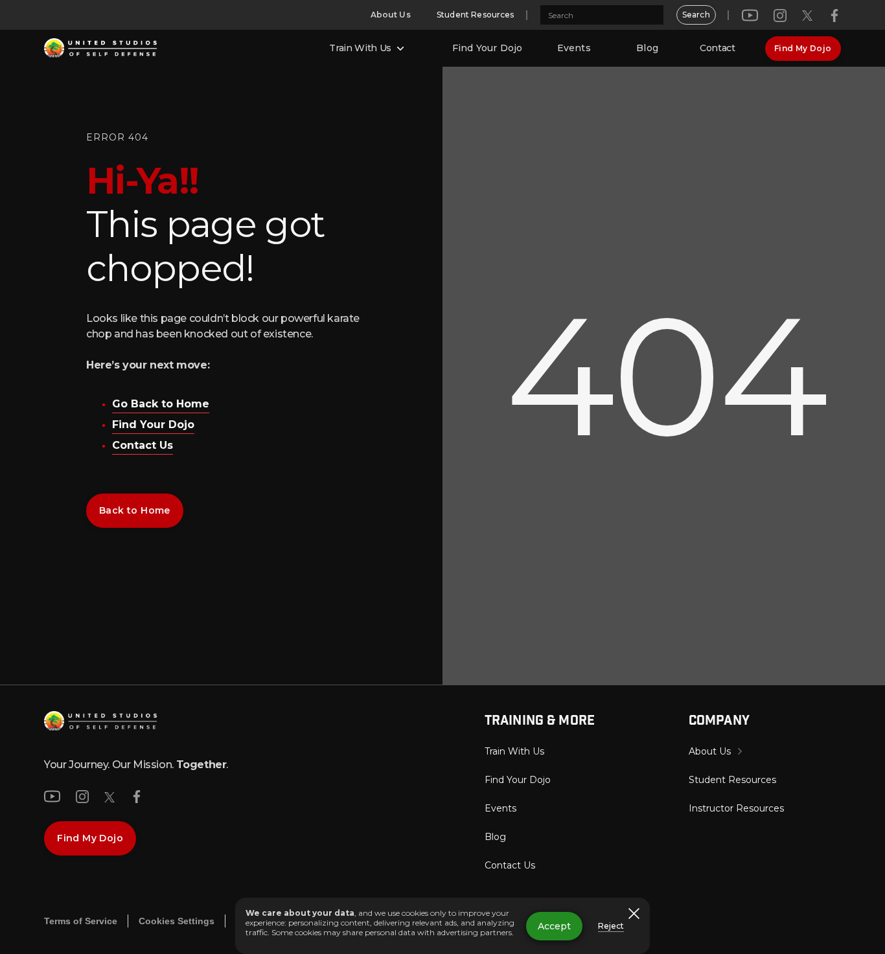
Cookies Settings (176, 921)
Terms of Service (80, 921)
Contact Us (142, 445)
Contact (717, 48)
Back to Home (134, 510)
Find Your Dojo (487, 48)
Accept (554, 926)
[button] (368, 48)
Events (574, 48)
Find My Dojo (803, 48)
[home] (100, 48)
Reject (611, 926)
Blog (647, 48)
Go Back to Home (160, 404)
